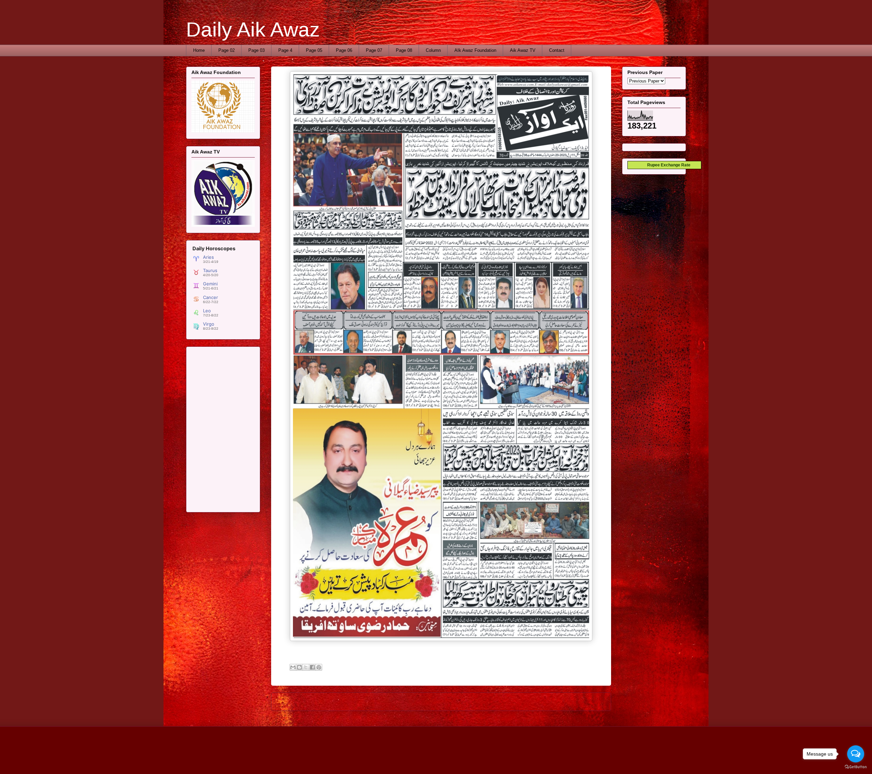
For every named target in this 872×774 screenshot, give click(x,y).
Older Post (593, 701)
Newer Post (291, 701)
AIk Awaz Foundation (475, 50)
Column (433, 50)
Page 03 (256, 50)
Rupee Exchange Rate (667, 165)
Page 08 (404, 50)
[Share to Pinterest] (318, 667)
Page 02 (226, 50)
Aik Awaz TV (522, 50)
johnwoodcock (455, 760)
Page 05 (314, 50)
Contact (556, 50)
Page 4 (285, 50)
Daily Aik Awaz (253, 29)
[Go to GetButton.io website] (856, 767)
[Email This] (293, 667)
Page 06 (344, 50)
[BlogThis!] (299, 667)
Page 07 (374, 50)
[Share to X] (305, 667)
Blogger (503, 760)
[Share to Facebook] (312, 667)
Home (199, 50)
